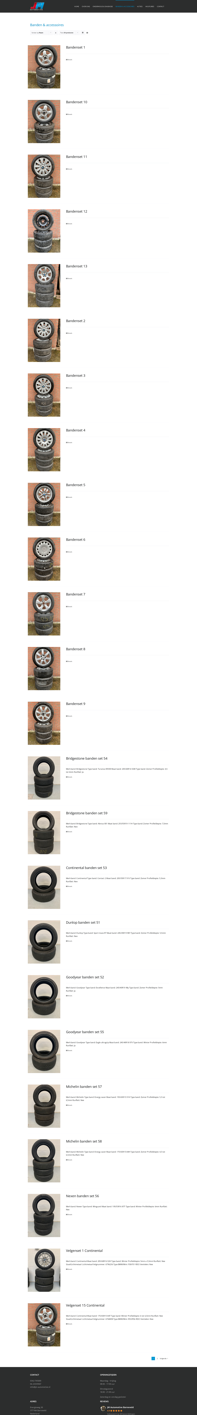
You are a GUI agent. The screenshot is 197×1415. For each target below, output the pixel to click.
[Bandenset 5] (44, 504)
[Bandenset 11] (44, 176)
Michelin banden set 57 (84, 1086)
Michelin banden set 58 (84, 1141)
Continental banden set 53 (86, 867)
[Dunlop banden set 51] (44, 942)
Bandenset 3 (75, 375)
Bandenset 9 (75, 703)
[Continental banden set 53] (44, 887)
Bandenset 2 (75, 320)
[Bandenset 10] (44, 121)
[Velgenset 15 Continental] (44, 1324)
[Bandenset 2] (44, 340)
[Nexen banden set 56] (44, 1215)
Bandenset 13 (76, 266)
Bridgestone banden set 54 (86, 758)
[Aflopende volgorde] (56, 32)
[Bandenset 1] (44, 66)
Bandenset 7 (75, 594)
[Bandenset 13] (44, 285)
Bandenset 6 (75, 539)
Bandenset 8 (75, 649)
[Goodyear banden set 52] (44, 996)
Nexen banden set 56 (82, 1196)
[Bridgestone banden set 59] (44, 832)
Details (70, 60)
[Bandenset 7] (44, 613)
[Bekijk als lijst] (87, 32)
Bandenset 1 (75, 47)
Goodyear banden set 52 (85, 977)
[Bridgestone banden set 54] (44, 778)
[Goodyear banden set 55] (44, 1051)
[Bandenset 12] (44, 230)
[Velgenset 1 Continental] (44, 1270)
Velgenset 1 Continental (84, 1250)
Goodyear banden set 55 (85, 1032)
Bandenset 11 (76, 156)
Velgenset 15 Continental (85, 1305)
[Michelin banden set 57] (44, 1106)
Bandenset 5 (75, 484)
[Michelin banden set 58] (44, 1160)
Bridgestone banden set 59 (86, 813)
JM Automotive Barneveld (120, 1407)
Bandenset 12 (76, 211)
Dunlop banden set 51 (83, 922)
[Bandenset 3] (44, 395)
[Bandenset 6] (44, 559)
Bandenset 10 (76, 102)
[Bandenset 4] (44, 449)
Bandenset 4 (75, 430)
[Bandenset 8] (44, 668)
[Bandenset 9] (44, 723)
